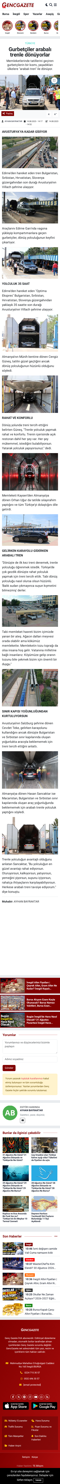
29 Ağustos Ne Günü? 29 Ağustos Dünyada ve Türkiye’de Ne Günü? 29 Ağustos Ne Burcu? (14, 1187)
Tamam (38, 1480)
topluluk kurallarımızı (32, 1078)
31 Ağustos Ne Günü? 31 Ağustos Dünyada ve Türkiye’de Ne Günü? (14, 1157)
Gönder (9, 1067)
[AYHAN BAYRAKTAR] (10, 1112)
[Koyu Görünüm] (47, 4)
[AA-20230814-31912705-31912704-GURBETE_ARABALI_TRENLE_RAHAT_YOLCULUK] (30, 152)
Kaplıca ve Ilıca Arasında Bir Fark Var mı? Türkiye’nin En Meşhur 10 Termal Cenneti (15, 1217)
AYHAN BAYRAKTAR (13, 121)
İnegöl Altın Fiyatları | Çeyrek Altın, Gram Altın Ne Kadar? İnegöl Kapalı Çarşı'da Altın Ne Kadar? (41, 1281)
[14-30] (30, 333)
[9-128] (30, 835)
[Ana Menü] (55, 4)
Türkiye (30, 43)
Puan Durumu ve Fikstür (41, 1428)
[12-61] (30, 471)
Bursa (5, 14)
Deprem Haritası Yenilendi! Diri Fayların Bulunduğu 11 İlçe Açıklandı (42, 1217)
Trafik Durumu (15, 1426)
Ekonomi (30, 1275)
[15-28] (30, 207)
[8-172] (30, 687)
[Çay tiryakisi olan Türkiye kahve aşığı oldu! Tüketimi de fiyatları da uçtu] (44, 1145)
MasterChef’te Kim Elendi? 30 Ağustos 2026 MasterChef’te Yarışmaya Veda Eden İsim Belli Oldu (40, 1266)
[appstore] (15, 1406)
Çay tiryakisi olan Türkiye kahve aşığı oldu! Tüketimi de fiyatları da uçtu (44, 1157)
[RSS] (47, 1396)
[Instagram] (30, 1396)
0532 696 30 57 (31, 1378)
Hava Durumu (42, 1420)
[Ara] (50, 4)
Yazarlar (37, 14)
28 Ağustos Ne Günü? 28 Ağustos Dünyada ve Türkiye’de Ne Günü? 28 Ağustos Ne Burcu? (43, 1187)
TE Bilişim (38, 1465)
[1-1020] (30, 263)
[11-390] (30, 611)
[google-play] (44, 1406)
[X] (18, 1396)
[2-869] (30, 394)
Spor (26, 14)
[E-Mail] (22, 1120)
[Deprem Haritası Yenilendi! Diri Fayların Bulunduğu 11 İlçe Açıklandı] (44, 1203)
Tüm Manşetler (16, 1436)
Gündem (29, 1260)
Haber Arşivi (14, 1445)
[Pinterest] (24, 1396)
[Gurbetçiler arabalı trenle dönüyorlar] (30, 92)
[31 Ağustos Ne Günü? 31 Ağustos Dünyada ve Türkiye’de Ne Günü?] (16, 1145)
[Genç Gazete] (18, 5)
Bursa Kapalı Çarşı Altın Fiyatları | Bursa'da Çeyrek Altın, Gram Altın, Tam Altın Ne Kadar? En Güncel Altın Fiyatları (39, 1312)
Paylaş (9, 113)
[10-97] (30, 770)
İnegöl (16, 14)
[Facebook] (13, 1396)
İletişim (26, 1457)
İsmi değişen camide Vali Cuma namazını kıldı (41, 1250)
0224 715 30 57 (32, 1372)
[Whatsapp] (41, 1396)
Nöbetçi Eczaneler (17, 1420)
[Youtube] (35, 1396)
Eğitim (28, 1290)
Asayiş (50, 14)
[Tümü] (55, 1236)
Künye (35, 1457)
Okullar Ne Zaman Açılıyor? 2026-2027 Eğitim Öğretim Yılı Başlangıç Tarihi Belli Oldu (41, 1296)
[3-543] (30, 530)
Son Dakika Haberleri (38, 1438)
